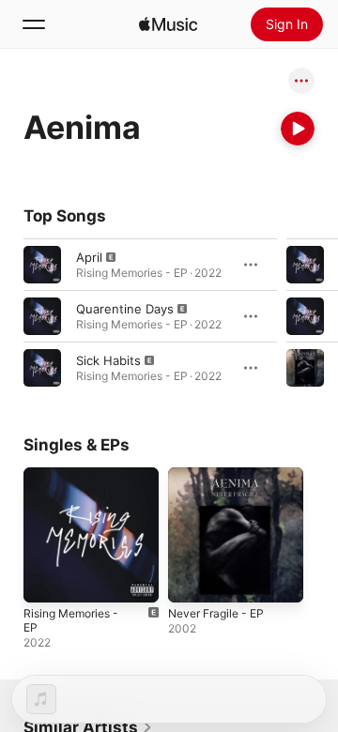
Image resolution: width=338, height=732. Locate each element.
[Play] (298, 128)
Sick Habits (108, 360)
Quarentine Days (125, 308)
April (89, 257)
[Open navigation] (33, 24)
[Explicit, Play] (42, 264)
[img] (168, 24)
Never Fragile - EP (216, 613)
